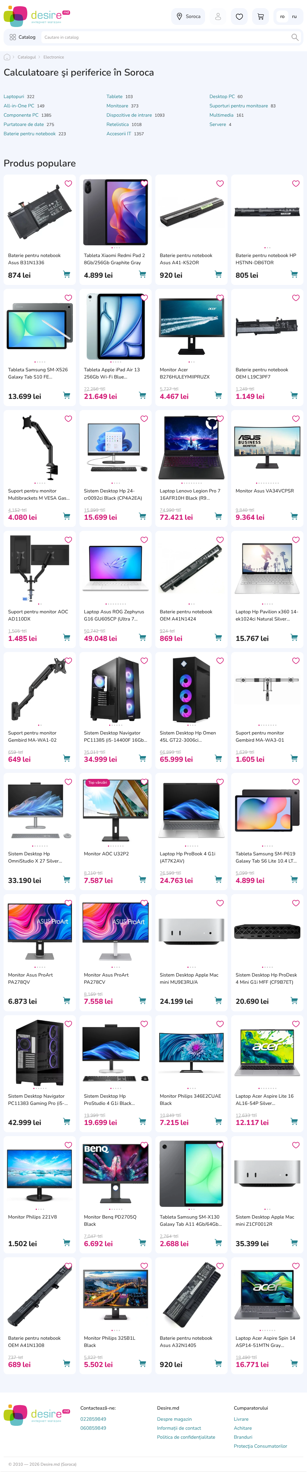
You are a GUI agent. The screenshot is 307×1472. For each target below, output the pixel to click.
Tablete (115, 96)
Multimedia (222, 115)
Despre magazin (174, 1419)
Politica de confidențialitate (186, 1437)
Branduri (243, 1437)
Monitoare (118, 106)
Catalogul (27, 57)
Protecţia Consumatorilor (260, 1446)
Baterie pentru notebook (30, 133)
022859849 (93, 1419)
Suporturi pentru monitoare (239, 106)
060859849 (93, 1428)
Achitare (243, 1428)
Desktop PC (223, 96)
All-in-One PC (19, 106)
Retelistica (118, 124)
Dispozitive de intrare (129, 115)
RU (294, 16)
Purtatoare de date (24, 124)
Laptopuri (14, 96)
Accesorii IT (119, 133)
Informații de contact (179, 1428)
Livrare (241, 1419)
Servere (218, 124)
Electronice (53, 57)
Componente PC (22, 115)
